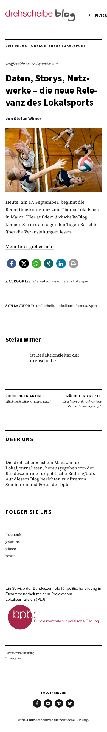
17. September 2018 (44, 64)
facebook (13, 534)
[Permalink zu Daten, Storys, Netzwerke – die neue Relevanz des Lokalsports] (53, 190)
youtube (12, 541)
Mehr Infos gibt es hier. (29, 246)
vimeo (10, 549)
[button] (11, 263)
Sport (93, 306)
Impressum (13, 658)
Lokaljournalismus (72, 306)
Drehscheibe (45, 306)
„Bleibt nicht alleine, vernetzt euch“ (28, 399)
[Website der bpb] (53, 631)
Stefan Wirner (27, 119)
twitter (11, 556)
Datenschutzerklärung (19, 653)
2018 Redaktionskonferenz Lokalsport (45, 45)
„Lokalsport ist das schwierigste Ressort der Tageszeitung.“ (82, 401)
